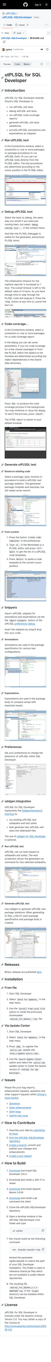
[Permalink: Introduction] (3, 90)
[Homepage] (25, 4)
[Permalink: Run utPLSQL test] (3, 140)
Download (14, 1170)
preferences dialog (25, 623)
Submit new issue (18, 1115)
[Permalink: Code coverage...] (3, 324)
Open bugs (15, 1111)
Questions (14, 1103)
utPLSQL (11, 13)
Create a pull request (20, 1155)
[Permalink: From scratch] (3, 532)
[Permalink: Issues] (3, 1080)
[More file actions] (48, 64)
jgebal (9, 49)
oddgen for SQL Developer (31, 836)
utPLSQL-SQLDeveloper (17, 17)
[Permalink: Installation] (3, 979)
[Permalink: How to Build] (3, 1163)
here (39, 971)
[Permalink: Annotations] (3, 639)
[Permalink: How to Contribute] (3, 1123)
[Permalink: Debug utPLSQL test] (3, 212)
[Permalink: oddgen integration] (3, 801)
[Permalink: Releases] (3, 964)
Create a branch (17, 1145)
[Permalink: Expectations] (3, 693)
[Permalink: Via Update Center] (3, 1026)
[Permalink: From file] (3, 988)
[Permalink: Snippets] (3, 608)
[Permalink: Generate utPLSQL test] (3, 465)
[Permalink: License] (3, 1305)
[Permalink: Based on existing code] (3, 471)
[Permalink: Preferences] (3, 747)
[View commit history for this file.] (47, 49)
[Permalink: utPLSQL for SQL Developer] (3, 78)
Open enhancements (20, 1107)
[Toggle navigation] (4, 4)
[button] (43, 1230)
